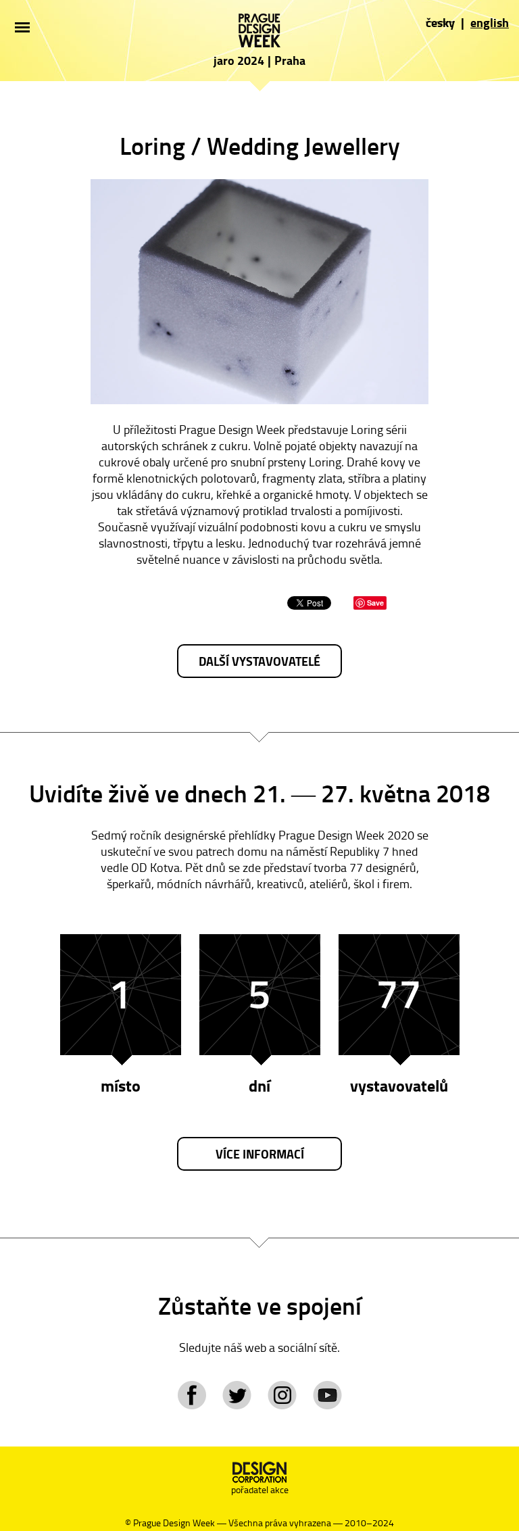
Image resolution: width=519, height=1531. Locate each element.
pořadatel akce (260, 1489)
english (489, 22)
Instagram (282, 1395)
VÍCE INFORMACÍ (260, 1154)
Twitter (236, 1395)
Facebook (191, 1395)
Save (375, 603)
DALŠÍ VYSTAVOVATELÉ (259, 661)
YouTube (327, 1395)
